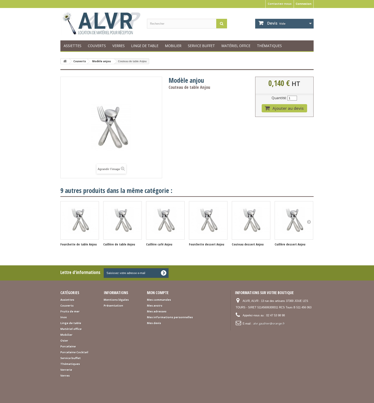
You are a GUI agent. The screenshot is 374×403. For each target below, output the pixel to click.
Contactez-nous (280, 4)
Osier (64, 340)
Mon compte (158, 292)
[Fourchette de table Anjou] (79, 220)
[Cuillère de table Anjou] (122, 220)
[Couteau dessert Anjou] (251, 220)
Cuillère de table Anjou (119, 244)
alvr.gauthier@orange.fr (269, 323)
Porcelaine (68, 346)
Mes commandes (159, 300)
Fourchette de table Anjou (78, 244)
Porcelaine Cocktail (74, 352)
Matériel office (235, 45)
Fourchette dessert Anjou (206, 244)
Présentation (113, 305)
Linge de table (144, 45)
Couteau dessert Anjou (248, 244)
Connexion (303, 4)
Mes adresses (156, 311)
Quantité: (279, 98)
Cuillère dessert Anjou (290, 244)
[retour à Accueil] (65, 61)
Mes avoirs (154, 305)
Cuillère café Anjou (159, 244)
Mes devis (154, 323)
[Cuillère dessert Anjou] (294, 220)
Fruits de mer (70, 311)
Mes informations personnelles (170, 317)
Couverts (97, 45)
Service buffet (201, 45)
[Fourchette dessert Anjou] (208, 220)
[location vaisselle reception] (100, 23)
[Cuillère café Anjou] (165, 220)
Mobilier (173, 45)
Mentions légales (116, 300)
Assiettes (72, 45)
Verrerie (66, 370)
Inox (63, 317)
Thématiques (269, 45)
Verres (118, 45)
